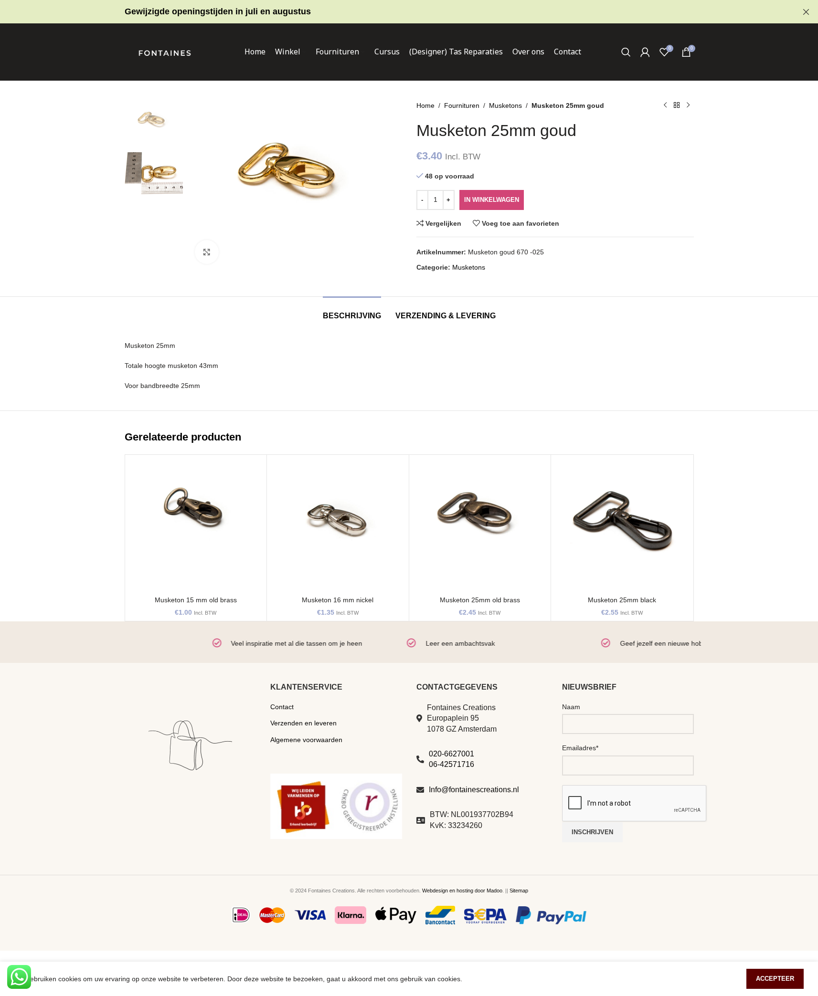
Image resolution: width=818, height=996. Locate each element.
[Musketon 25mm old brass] (480, 526)
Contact (282, 707)
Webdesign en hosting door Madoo (462, 890)
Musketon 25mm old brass (480, 600)
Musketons (505, 105)
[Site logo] (165, 51)
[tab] (352, 310)
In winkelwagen (491, 199)
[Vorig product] (665, 105)
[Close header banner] (806, 11)
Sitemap (519, 890)
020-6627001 (451, 754)
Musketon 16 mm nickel (337, 600)
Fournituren (461, 105)
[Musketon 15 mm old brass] (196, 526)
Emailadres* (580, 748)
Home (425, 105)
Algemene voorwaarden (306, 740)
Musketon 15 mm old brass (196, 600)
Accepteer (775, 978)
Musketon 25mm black (622, 600)
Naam (571, 707)
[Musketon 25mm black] (622, 526)
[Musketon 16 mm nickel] (338, 526)
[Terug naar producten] (676, 105)
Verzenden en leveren (303, 723)
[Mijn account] (645, 52)
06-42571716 (451, 764)
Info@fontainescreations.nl (474, 790)
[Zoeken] (626, 52)
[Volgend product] (688, 105)
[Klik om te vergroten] (207, 252)
